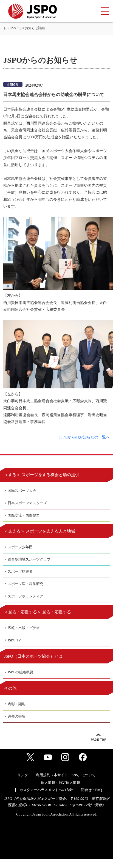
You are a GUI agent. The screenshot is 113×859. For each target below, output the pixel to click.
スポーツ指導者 (20, 571)
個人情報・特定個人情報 (60, 782)
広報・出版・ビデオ (24, 628)
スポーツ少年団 (20, 547)
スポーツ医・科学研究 (25, 584)
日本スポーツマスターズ (27, 503)
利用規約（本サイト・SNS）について (66, 775)
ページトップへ (98, 737)
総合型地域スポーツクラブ (29, 559)
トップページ (13, 28)
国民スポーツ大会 (22, 490)
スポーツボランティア (25, 596)
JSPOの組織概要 (20, 672)
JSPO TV (14, 640)
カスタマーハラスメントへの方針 (46, 790)
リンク (22, 775)
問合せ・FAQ (91, 790)
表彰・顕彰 (17, 704)
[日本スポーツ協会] (32, 11)
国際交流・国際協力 (24, 515)
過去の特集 (17, 716)
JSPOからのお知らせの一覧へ (84, 437)
